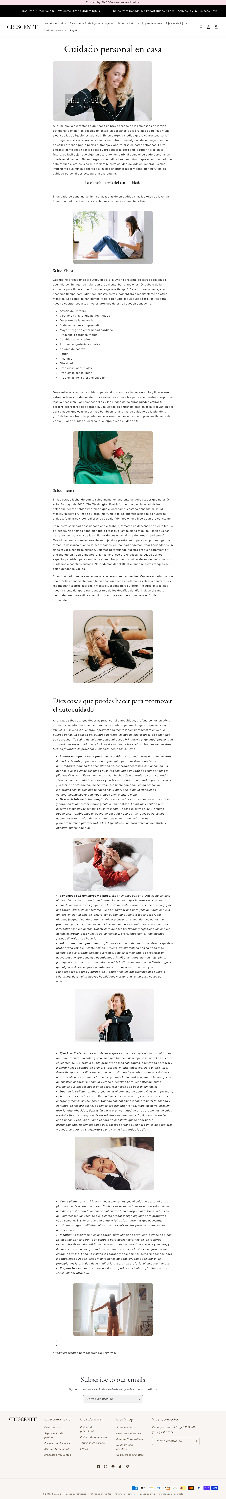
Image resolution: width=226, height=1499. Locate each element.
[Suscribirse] (139, 1399)
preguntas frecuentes (57, 1454)
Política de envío (147, 1494)
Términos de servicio (93, 1442)
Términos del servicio (125, 1494)
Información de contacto (171, 1494)
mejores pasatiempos (98, 967)
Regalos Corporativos (129, 1439)
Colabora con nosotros (124, 1446)
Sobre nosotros (125, 1427)
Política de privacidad (87, 1429)
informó (121, 504)
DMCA (84, 1448)
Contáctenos (52, 1427)
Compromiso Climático (130, 1454)
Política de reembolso (75, 1494)
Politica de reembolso (93, 1437)
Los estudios (75, 298)
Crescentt (75, 775)
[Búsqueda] (201, 27)
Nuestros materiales (128, 1433)
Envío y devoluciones (57, 1443)
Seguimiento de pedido (53, 1435)
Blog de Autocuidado (57, 1449)
